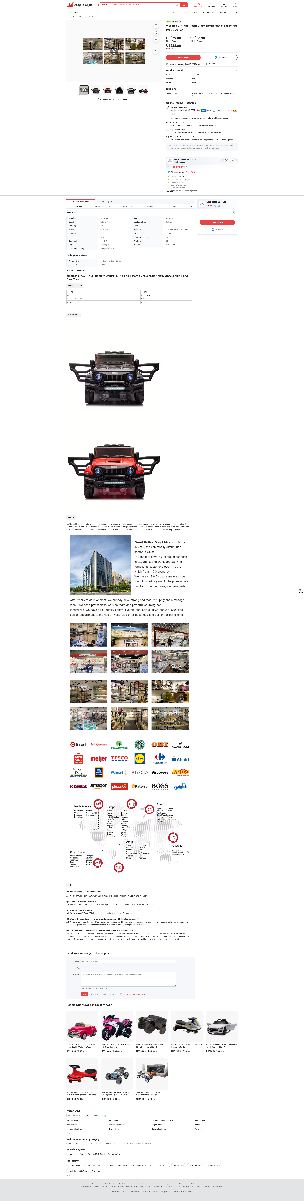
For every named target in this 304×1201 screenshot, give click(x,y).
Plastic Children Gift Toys (77, 1171)
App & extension (208, 12)
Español (104, 1186)
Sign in (235, 6)
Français (121, 1186)
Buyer (183, 12)
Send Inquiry (183, 57)
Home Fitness (71, 1125)
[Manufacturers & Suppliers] (79, 4)
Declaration (176, 1192)
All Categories (75, 12)
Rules (236, 12)
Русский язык (130, 1186)
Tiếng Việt (206, 1186)
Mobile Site (203, 1184)
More (68, 1175)
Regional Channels (180, 1184)
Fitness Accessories (116, 1125)
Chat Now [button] (222, 57)
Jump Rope (199, 1129)
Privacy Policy (187, 1192)
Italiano (140, 1186)
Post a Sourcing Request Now (132, 994)
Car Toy (91, 17)
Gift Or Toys (163, 1165)
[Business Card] (234, 212)
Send (84, 994)
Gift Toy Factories (74, 1165)
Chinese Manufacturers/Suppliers (123, 1184)
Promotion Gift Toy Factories (143, 1165)
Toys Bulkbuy (96, 1171)
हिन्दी (184, 1186)
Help (195, 12)
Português (112, 1186)
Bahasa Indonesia (218, 1186)
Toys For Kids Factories (94, 1165)
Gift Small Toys (178, 1165)
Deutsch (147, 1186)
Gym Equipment (201, 1120)
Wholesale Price (155, 1184)
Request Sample (209, 64)
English (96, 1186)
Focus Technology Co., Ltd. (136, 1192)
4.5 (208, 205)
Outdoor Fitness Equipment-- (162, 1120)
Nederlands (156, 1186)
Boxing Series (114, 1129)
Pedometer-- (113, 1120)
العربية (165, 1186)
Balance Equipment (159, 1129)
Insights (212, 1184)
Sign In (170, 190)
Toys (74, 17)
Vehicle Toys (83, 17)
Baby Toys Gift (194, 1165)
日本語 (178, 1186)
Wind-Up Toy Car (114, 1154)
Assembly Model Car (95, 1154)
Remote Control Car (75, 1154)
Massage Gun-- (72, 1120)
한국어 (171, 1186)
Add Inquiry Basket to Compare (114, 99)
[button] (187, 206)
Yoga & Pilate (157, 1125)
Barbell (197, 1125)
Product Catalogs (100, 1115)
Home (68, 17)
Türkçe (198, 1186)
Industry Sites (167, 1184)
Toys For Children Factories (118, 1165)
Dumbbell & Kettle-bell (74, 1129)
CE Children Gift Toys (212, 1165)
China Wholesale (142, 1184)
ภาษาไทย (191, 1186)
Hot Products (94, 1184)
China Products (106, 1184)
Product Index (193, 1184)
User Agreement (165, 1192)
